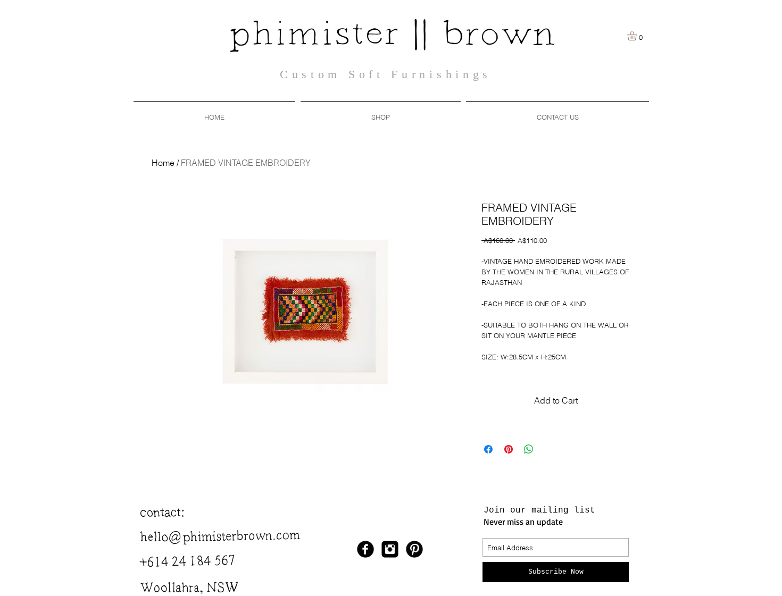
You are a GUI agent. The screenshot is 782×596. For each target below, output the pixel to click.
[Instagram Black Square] (389, 549)
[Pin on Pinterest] (508, 449)
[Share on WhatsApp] (528, 449)
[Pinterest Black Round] (414, 549)
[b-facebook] (365, 549)
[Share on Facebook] (488, 449)
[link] (637, 35)
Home (163, 162)
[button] (380, 112)
